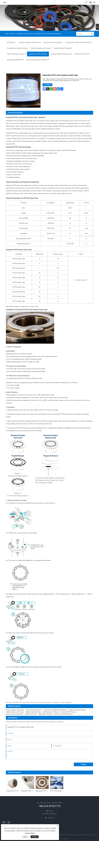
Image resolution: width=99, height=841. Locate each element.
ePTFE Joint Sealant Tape (57, 791)
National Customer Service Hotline (51, 803)
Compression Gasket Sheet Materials (55, 710)
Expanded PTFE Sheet (28, 791)
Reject (25, 837)
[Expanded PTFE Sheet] (27, 782)
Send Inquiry (47, 84)
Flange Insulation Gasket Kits (15, 710)
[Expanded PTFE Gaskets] (42, 782)
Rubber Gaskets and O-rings (14, 712)
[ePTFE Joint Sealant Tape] (57, 782)
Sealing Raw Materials (45, 714)
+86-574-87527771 (49, 806)
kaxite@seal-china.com (49, 813)
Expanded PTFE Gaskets (43, 791)
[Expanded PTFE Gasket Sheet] (13, 782)
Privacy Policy (63, 839)
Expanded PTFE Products (25, 33)
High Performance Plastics (50, 712)
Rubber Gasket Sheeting (33, 712)
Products (13, 33)
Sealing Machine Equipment (14, 714)
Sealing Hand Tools (31, 714)
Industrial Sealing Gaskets (34, 710)
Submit (83, 764)
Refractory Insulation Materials (63, 714)
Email (51, 811)
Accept (34, 837)
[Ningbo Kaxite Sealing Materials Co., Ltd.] (5, 3)
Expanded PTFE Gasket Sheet (13, 791)
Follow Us (51, 818)
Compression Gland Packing (77, 710)
